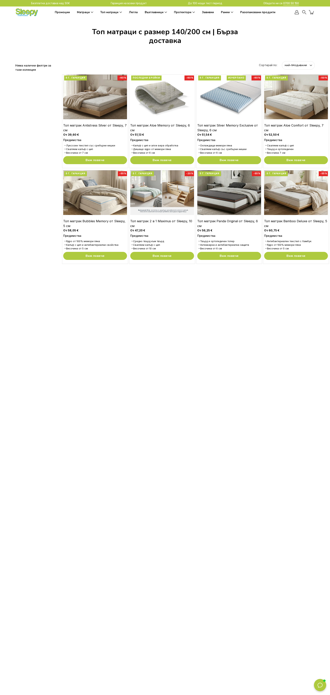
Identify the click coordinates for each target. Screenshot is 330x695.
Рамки (225, 12)
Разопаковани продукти (257, 12)
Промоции (62, 12)
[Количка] (312, 12)
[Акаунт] (297, 12)
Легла (133, 12)
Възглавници (154, 12)
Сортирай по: (268, 65)
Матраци (83, 12)
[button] (304, 12)
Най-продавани (296, 65)
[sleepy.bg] (26, 12)
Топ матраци (109, 12)
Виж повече (95, 160)
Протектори (182, 12)
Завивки (208, 12)
